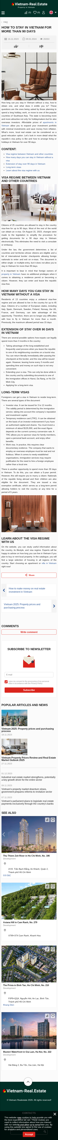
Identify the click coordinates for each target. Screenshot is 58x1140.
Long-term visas (13, 167)
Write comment (29, 632)
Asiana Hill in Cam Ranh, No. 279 (20, 922)
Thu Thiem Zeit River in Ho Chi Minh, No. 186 (26, 855)
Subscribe (29, 690)
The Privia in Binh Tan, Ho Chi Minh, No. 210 (26, 985)
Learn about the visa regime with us (23, 170)
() (29, 12)
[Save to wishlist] (53, 820)
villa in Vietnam (49, 563)
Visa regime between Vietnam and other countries (29, 154)
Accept (29, 1134)
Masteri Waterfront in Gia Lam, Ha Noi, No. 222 (27, 1052)
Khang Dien (8, 1005)
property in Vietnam (10, 274)
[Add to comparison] (47, 820)
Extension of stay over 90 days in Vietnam (25, 164)
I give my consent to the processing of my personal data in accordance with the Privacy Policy (28, 682)
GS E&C (7, 875)
